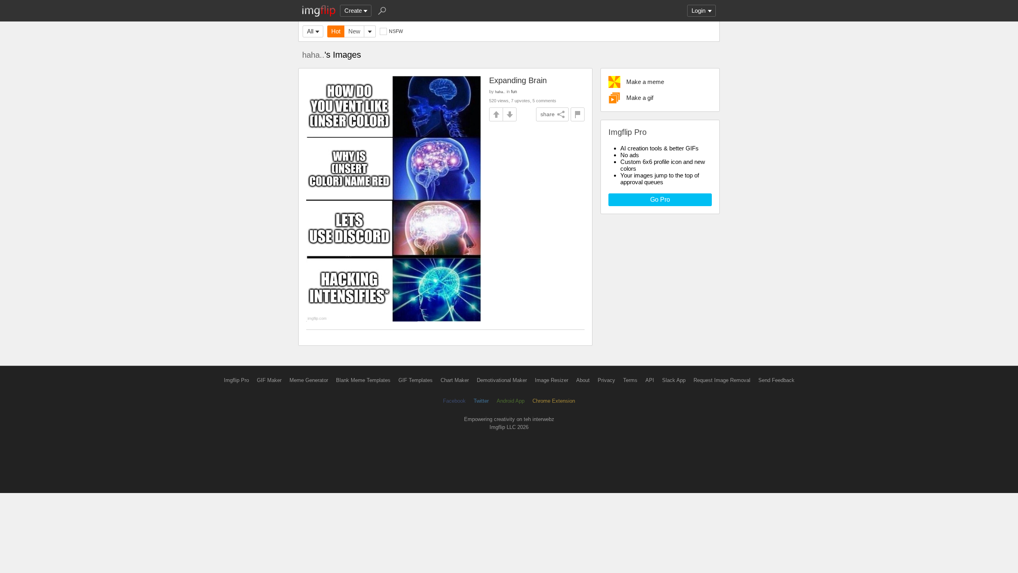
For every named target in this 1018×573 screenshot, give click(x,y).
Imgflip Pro (236, 380)
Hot (335, 31)
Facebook (454, 401)
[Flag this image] (578, 114)
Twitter (481, 401)
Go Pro (660, 199)
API (649, 380)
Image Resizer (551, 380)
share (547, 114)
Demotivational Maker (502, 380)
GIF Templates (415, 380)
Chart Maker (455, 380)
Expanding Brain (518, 80)
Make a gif (639, 97)
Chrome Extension (553, 401)
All (310, 31)
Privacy (606, 380)
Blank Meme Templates (363, 380)
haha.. (313, 55)
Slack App (674, 380)
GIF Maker (269, 380)
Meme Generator (308, 380)
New (354, 31)
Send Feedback (776, 380)
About (583, 380)
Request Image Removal (722, 380)
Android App (511, 401)
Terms (630, 380)
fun (514, 91)
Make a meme (645, 81)
